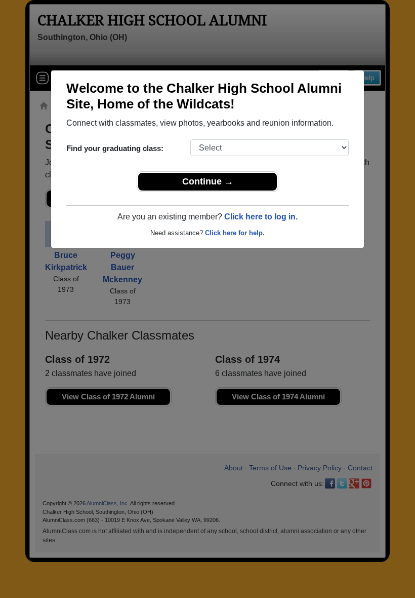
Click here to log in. (261, 216)
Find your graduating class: (114, 148)
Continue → (207, 181)
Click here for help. (235, 233)
